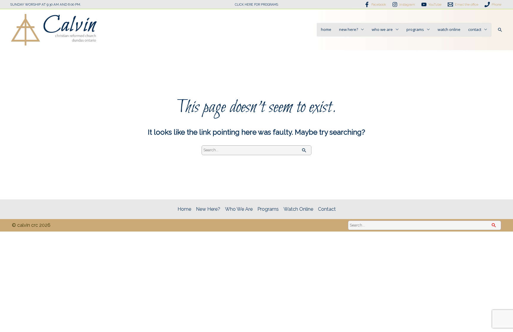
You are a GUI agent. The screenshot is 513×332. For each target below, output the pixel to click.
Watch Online (449, 29)
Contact (474, 29)
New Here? (348, 29)
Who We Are (382, 29)
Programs (415, 29)
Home (326, 29)
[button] (500, 29)
